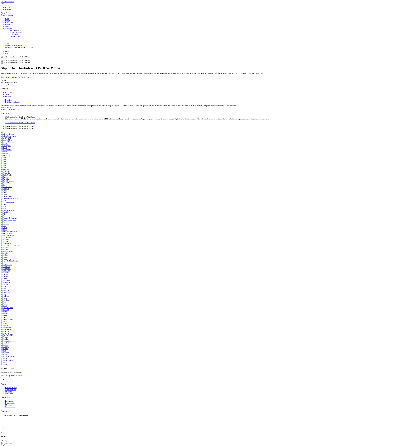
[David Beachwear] (8, 181)
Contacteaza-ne (10, 390)
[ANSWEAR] (6, 138)
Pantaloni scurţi (15, 36)
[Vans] (3, 351)
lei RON (8, 9)
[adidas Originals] (7, 134)
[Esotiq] (4, 204)
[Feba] (3, 214)
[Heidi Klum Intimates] (9, 232)
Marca (3, 108)
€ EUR (7, 7)
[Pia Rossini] (5, 296)
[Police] (4, 306)
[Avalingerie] (6, 146)
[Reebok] (4, 312)
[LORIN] (4, 249)
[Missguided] (6, 269)
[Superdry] (5, 331)
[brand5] (4, 165)
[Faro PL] (4, 212)
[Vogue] (4, 358)
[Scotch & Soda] (7, 319)
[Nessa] (4, 278)
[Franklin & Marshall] (9, 218)
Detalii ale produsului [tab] (12, 102)
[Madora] (4, 255)
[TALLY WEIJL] (7, 335)
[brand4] (4, 163)
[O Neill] (4, 284)
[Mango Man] (6, 259)
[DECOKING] (6, 187)
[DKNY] (4, 193)
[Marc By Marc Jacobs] (9, 261)
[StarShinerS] (6, 327)
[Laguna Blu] (6, 243)
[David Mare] (6, 183)
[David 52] (5, 179)
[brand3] (4, 161)
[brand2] (4, 159)
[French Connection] (8, 220)
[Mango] (4, 257)
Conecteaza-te (10, 407)
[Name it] (4, 274)
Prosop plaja (14, 34)
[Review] (4, 314)
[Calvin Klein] (6, 173)
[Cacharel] (5, 171)
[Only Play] (5, 290)
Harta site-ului (10, 403)
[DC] (3, 185)
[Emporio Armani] (7, 202)
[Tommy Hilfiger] (7, 341)
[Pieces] (4, 298)
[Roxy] (3, 317)
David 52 (9, 108)
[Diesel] (4, 191)
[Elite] (3, 200)
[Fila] (3, 216)
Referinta (4, 109)
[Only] (3, 288)
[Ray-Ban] (5, 310)
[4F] (2, 132)
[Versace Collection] (8, 356)
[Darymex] (5, 177)
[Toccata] (4, 337)
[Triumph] (4, 345)
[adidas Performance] (8, 136)
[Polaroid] (4, 304)
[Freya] (4, 222)
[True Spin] (5, 347)
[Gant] (3, 226)
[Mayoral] (4, 263)
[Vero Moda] (5, 353)
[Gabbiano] (5, 224)
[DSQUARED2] (7, 196)
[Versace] (4, 354)
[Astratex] (4, 144)
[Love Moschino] (7, 251)
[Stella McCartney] (8, 329)
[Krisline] (4, 241)
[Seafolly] (4, 321)
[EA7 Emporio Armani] (9, 198)
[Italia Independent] (8, 235)
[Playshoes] (5, 300)
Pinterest (8, 96)
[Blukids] (4, 153)
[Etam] (3, 206)
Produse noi (9, 401)
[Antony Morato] (7, 140)
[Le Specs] (5, 247)
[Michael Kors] (6, 265)
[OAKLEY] (5, 286)
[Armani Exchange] (8, 142)
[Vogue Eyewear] (7, 360)
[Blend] (4, 152)
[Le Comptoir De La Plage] (10, 245)
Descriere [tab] (8, 100)
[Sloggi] (4, 323)
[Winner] (4, 364)
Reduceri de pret (11, 388)
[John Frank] (5, 239)
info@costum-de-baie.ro (14, 376)
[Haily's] (4, 230)
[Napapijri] (5, 276)
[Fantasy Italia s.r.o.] (8, 210)
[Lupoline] (5, 253)
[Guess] (4, 228)
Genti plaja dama (15, 30)
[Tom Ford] (5, 339)
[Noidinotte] (5, 280)
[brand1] (4, 157)
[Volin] (3, 362)
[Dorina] (4, 194)
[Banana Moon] (6, 150)
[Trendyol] (5, 343)
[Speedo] (4, 325)
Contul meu (9, 394)
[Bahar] (4, 148)
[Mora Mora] (5, 271)
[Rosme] (4, 315)
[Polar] (3, 302)
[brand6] (4, 167)
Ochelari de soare (16, 32)
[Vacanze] (4, 349)
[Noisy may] (5, 282)
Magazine (8, 392)
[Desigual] (5, 189)
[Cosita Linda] (6, 175)
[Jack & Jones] (6, 237)
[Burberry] (5, 169)
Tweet (7, 94)
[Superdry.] (5, 333)
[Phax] (3, 294)
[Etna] (3, 208)
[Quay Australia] (7, 308)
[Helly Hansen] (6, 234)
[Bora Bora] (5, 155)
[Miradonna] (5, 267)
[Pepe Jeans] (5, 292)
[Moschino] (5, 273)
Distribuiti (8, 92)
